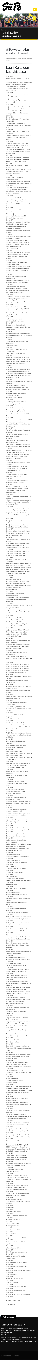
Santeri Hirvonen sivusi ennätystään (17, 943)
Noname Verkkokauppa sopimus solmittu (18, 1294)
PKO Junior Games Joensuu (14, 1070)
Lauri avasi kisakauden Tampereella (16, 480)
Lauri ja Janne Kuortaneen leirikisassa (17, 1193)
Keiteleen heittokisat (12, 1078)
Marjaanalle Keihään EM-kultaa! (15, 997)
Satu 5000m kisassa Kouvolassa (16, 888)
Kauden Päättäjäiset (12, 1234)
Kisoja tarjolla (10, 1207)
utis (8, 1304)
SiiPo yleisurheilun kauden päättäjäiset (17, 157)
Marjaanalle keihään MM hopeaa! (16, 286)
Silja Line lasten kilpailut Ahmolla (15, 325)
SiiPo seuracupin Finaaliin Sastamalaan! (18, 252)
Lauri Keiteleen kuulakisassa (14, 1169)
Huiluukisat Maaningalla (13, 860)
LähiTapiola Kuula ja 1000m (14, 963)
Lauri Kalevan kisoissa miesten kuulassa (18, 297)
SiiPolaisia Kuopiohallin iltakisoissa (16, 1175)
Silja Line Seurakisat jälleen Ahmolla (16, 820)
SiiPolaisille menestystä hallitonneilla (17, 1185)
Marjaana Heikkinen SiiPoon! (14, 1278)
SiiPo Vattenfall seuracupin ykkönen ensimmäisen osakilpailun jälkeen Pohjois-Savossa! (18, 983)
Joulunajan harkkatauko (13, 1219)
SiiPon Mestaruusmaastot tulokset (16, 1252)
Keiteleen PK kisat (11, 884)
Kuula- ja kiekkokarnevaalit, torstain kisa (18, 923)
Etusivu (3, 30)
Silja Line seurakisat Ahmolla (14, 935)
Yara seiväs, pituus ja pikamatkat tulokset (18, 1270)
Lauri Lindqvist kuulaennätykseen (16, 402)
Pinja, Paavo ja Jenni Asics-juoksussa (17, 1123)
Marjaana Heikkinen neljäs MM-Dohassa (18, 1238)
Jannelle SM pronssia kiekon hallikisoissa (18, 1163)
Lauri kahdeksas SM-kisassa (15, 781)
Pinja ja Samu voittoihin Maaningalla (16, 1129)
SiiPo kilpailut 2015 (11, 1274)
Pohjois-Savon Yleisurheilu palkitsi (16, 1215)
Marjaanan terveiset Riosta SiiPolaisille (17, 630)
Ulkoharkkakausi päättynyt (14, 1248)
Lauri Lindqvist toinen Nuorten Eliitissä (17, 969)
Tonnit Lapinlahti (10, 866)
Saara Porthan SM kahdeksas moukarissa (19, 696)
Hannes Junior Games (13, 854)
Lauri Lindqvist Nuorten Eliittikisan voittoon (18, 1054)
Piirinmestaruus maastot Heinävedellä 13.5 (19, 420)
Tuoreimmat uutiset (13, 1300)
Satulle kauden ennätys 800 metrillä (16, 929)
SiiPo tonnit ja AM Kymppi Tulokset (16, 1262)
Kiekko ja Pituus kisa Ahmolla (15, 789)
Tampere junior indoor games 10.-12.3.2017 (19, 450)
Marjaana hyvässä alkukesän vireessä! (18, 107)
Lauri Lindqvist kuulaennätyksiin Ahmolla (18, 333)
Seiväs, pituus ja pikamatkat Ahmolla (17, 834)
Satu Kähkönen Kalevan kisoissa (16, 828)
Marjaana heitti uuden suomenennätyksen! (18, 1086)
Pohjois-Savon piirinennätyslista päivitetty (18, 733)
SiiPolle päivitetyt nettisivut (14, 1199)
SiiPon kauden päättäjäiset (14, 1230)
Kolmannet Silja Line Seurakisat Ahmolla (18, 763)
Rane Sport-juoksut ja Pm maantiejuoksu (18, 1135)
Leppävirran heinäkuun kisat (14, 872)
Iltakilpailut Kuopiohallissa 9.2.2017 (16, 486)
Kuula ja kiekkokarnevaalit (14, 319)
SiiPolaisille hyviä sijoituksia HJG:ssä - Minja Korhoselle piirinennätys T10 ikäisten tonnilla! (19, 309)
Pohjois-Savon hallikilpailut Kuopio (16, 1155)
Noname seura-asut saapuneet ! (15, 1290)
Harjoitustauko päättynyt (13, 1211)
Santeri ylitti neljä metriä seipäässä (16, 975)
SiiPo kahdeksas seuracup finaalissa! (17, 187)
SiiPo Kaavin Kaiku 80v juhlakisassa (17, 1062)
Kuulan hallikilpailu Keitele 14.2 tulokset (17, 78)
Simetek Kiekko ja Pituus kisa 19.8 (16, 1266)
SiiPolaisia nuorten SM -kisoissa (15, 198)
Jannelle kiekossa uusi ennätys (15, 957)
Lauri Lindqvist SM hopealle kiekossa (17, 474)
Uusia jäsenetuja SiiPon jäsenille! (16, 1286)
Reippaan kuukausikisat (13, 1040)
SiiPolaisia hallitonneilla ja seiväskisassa (18, 531)
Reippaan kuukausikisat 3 (13, 892)
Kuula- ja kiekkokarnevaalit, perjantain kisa (19, 917)
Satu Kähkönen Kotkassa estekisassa (17, 1046)
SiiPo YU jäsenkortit (12, 1282)
